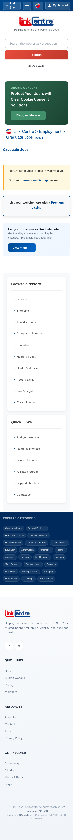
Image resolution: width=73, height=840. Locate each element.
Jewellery (10, 557)
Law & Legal (25, 391)
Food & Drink (25, 379)
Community (12, 763)
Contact (10, 724)
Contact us (24, 494)
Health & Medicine (28, 368)
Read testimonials (28, 448)
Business (22, 299)
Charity (9, 770)
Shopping (23, 310)
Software (25, 557)
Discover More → (28, 115)
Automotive (45, 550)
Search (37, 54)
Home (9, 671)
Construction (27, 550)
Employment (50, 131)
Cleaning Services (38, 535)
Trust (8, 731)
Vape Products (12, 564)
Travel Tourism (59, 542)
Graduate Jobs (19, 137)
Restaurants (11, 578)
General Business (37, 528)
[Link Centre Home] (36, 21)
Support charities (28, 483)
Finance (61, 550)
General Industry (13, 528)
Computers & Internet (30, 333)
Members (11, 691)
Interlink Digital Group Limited (19, 815)
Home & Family (26, 356)
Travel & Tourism (27, 322)
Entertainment (26, 402)
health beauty (42, 557)
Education (23, 345)
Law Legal (28, 578)
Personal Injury (33, 564)
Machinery (10, 571)
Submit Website (15, 677)
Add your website (28, 437)
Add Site (12, 5)
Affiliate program (27, 471)
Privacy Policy (14, 738)
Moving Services (30, 571)
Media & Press (14, 777)
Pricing (9, 685)
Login (8, 784)
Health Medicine (13, 542)
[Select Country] (9, 131)
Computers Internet (36, 542)
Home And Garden (14, 535)
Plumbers (51, 564)
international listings (34, 180)
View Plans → (22, 247)
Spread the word (27, 460)
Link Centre (23, 131)
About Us (11, 717)
